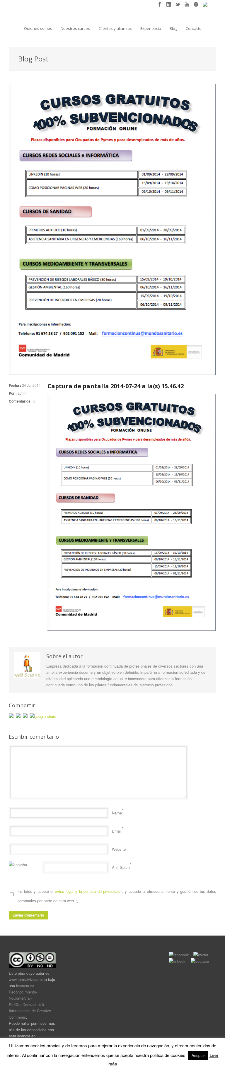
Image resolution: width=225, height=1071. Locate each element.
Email (117, 831)
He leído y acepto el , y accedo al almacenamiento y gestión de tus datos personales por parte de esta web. (117, 895)
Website (119, 849)
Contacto (194, 28)
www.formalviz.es (23, 979)
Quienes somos (38, 28)
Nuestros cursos (75, 28)
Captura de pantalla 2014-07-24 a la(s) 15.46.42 (115, 386)
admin (23, 393)
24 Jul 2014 (31, 385)
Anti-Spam (121, 867)
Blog (173, 28)
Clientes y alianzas (115, 28)
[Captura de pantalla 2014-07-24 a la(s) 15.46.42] (112, 229)
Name (117, 813)
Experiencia (150, 28)
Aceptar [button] (198, 1055)
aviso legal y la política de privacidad (88, 891)
